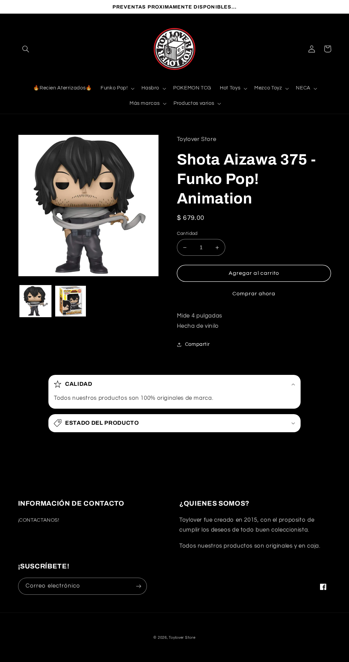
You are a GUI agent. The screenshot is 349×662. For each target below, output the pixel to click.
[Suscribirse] (138, 586)
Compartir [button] (197, 344)
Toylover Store (182, 637)
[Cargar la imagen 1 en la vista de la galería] (35, 301)
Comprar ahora (254, 293)
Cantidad (187, 233)
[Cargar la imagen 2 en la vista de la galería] (70, 301)
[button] (26, 49)
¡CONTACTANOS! (38, 520)
